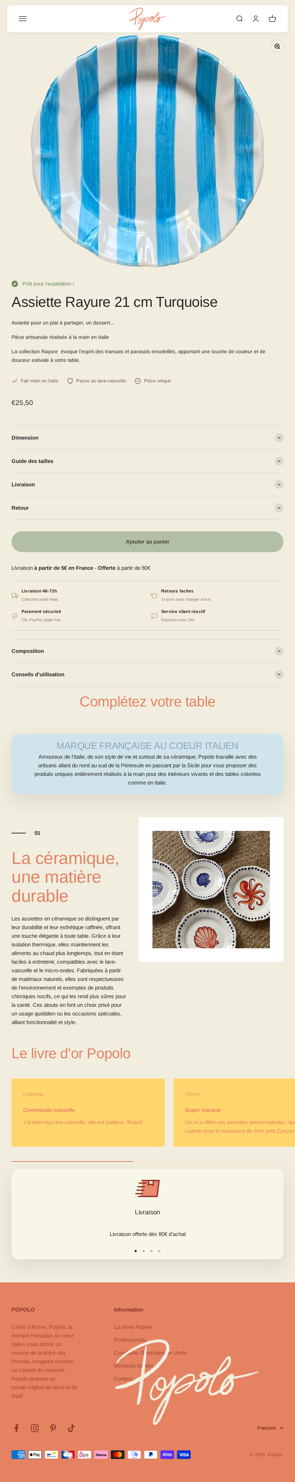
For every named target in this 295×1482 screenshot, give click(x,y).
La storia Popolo (133, 1327)
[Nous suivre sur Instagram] (35, 1428)
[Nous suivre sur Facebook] (16, 1428)
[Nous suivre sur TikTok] (71, 1428)
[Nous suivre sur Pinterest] (53, 1428)
